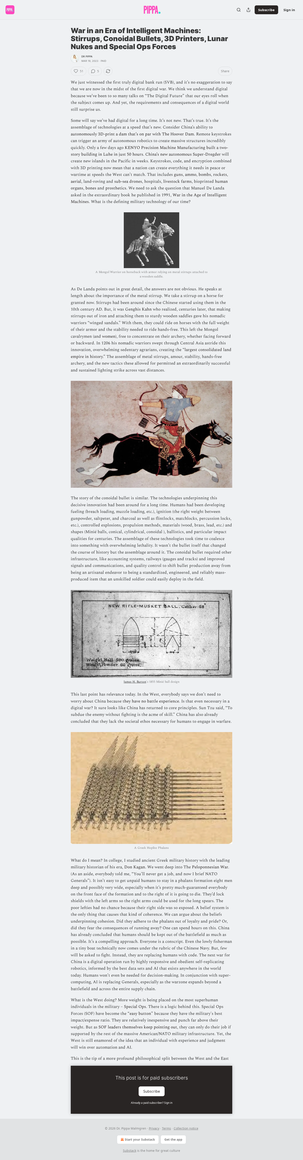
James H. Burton (135, 681)
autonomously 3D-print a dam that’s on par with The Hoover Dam (132, 134)
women (108, 336)
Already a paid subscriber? (151, 1103)
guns (178, 174)
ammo (190, 174)
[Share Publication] (248, 9)
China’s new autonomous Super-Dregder (183, 154)
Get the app (173, 1139)
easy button (140, 1013)
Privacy (154, 1128)
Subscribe (266, 10)
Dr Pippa (87, 56)
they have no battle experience (151, 701)
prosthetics (115, 188)
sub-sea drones (128, 181)
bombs (205, 174)
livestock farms (177, 181)
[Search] (238, 9)
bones (90, 188)
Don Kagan (134, 867)
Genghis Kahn (138, 309)
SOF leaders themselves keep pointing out (137, 1027)
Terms (166, 1128)
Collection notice (186, 1128)
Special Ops (135, 1006)
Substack (129, 1150)
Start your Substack (140, 1139)
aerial (76, 181)
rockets (220, 174)
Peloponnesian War (210, 867)
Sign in (289, 10)
